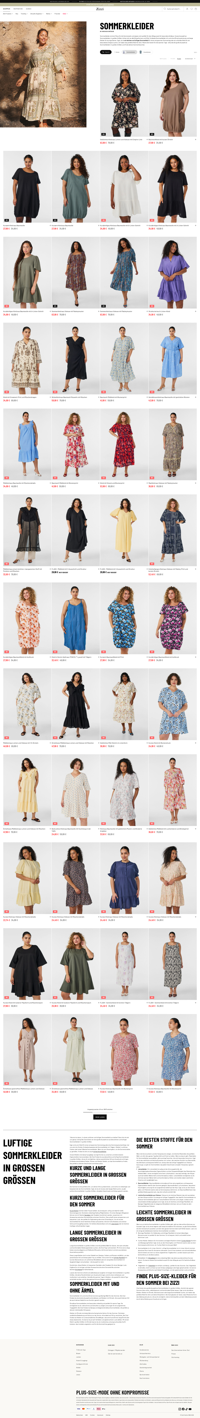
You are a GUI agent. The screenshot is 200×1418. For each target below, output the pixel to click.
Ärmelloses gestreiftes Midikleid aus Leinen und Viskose (23, 1089)
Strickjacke (78, 1269)
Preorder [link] (57, 14)
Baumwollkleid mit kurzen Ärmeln (161, 139)
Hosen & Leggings (81, 1360)
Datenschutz (79, 1415)
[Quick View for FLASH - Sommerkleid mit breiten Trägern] (147, 1003)
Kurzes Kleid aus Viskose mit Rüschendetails (19, 917)
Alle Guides (143, 1364)
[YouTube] (190, 1409)
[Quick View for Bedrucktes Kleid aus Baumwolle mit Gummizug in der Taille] (99, 829)
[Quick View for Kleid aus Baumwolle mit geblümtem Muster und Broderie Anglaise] (147, 829)
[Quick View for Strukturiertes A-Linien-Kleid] (195, 311)
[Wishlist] (145, 67)
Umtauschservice (145, 1353)
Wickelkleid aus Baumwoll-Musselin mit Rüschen (69, 397)
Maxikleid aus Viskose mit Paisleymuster (163, 483)
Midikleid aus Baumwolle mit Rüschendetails (19, 483)
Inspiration (18, 9)
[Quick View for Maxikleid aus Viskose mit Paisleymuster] (195, 483)
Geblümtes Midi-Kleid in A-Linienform (113, 743)
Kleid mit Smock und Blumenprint (112, 483)
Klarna (142, 1371)
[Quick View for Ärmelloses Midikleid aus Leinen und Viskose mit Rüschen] (99, 743)
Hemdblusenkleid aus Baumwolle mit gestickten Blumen (169, 397)
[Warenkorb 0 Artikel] (196, 9)
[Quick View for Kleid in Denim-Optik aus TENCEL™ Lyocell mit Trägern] (99, 657)
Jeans (78, 1374)
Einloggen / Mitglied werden (116, 1350)
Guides (28, 9)
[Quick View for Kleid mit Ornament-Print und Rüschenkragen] (50, 397)
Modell (179, 58)
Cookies (92, 1415)
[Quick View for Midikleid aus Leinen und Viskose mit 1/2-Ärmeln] (50, 743)
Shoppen (6, 9)
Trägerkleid (151, 1265)
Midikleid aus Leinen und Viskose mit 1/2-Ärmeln (20, 743)
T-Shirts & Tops (81, 1350)
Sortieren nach (189, 58)
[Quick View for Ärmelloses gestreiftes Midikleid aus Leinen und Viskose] (50, 1089)
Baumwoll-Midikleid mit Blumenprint (113, 397)
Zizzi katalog (175, 1357)
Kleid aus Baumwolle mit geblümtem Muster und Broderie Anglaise (121, 830)
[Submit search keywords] (165, 9)
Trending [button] (23, 14)
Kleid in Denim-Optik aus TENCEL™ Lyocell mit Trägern (71, 657)
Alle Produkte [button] (7, 14)
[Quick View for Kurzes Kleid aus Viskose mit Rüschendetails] (50, 917)
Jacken (78, 1357)
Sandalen (87, 1215)
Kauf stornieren (144, 1378)
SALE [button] (64, 14)
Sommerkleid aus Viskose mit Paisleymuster (68, 311)
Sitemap (108, 1415)
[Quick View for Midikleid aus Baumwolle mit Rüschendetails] (50, 483)
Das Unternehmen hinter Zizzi (180, 1350)
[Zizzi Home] (100, 9)
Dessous (78, 1371)
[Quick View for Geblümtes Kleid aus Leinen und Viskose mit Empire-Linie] (147, 139)
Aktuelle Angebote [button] (36, 14)
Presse (173, 1354)
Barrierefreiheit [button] (144, 1374)
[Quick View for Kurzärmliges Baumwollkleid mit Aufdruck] (50, 657)
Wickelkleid (152, 1258)
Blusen (78, 1353)
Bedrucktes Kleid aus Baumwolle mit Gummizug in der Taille (71, 830)
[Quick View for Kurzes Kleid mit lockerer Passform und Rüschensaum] (50, 1003)
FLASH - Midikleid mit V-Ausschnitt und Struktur (69, 569)
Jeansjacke (114, 1224)
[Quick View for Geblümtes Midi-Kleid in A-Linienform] (147, 743)
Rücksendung (144, 1360)
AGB (86, 1415)
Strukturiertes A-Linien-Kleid (159, 311)
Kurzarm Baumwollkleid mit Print (112, 657)
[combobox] (173, 8)
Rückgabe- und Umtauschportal (149, 1357)
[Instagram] (179, 1409)
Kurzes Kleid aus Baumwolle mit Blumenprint (116, 1089)
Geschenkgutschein (146, 1367)
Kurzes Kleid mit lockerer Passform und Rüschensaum (23, 1003)
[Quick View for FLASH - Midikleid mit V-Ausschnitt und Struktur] (99, 569)
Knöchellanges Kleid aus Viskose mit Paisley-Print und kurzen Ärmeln (168, 570)
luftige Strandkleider (99, 1151)
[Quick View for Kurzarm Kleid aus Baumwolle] (50, 225)
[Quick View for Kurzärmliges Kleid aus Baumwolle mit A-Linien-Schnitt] (147, 225)
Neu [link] (17, 14)
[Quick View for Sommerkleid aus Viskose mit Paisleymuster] (99, 311)
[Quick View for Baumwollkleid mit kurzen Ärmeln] (195, 139)
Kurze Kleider (74, 1211)
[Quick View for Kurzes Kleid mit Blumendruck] (195, 743)
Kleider (78, 1367)
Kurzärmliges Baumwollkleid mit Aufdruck (18, 657)
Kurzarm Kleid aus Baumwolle (14, 225)
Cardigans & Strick (82, 1364)
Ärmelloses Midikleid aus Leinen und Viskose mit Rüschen (73, 743)
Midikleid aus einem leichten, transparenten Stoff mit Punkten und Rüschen (22, 570)
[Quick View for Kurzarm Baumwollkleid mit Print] (147, 657)
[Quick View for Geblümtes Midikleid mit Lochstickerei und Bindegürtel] (195, 829)
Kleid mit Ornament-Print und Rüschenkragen (19, 397)
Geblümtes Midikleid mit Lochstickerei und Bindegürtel (169, 829)
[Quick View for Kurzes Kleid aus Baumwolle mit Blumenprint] (147, 1089)
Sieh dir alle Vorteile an (115, 1354)
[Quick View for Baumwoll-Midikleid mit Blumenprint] (147, 397)
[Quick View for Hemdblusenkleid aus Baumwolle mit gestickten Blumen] (195, 397)
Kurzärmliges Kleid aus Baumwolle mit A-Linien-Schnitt (120, 225)
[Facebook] (183, 1409)
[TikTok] (186, 1409)
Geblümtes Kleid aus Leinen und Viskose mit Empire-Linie (121, 139)
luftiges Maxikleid (119, 1257)
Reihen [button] (48, 14)
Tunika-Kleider (186, 1240)
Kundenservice (144, 1350)
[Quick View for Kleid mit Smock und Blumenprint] (147, 483)
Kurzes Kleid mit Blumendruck (160, 743)
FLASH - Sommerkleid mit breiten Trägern (115, 1003)
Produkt (173, 58)
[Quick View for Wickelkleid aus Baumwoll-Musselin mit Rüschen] (99, 397)
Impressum (100, 1415)
